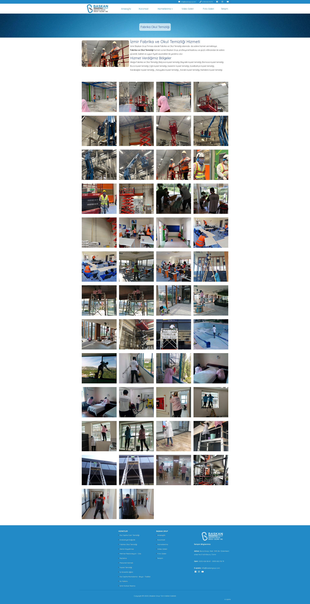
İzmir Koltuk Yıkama (127, 586)
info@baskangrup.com (188, 2)
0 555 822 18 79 (207, 2)
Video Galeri (188, 8)
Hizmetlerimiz (164, 8)
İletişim (224, 8)
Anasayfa (126, 8)
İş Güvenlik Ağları (126, 572)
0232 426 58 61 (205, 561)
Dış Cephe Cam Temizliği (129, 535)
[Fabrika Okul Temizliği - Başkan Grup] (97, 8)
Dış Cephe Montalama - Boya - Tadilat (135, 577)
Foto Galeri (208, 8)
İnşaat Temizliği (126, 567)
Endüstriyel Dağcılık (127, 540)
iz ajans (228, 599)
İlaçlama (123, 558)
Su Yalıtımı (124, 581)
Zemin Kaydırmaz (127, 549)
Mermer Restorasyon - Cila (130, 554)
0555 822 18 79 (218, 561)
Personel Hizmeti (126, 563)
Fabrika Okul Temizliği (128, 544)
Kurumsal (143, 8)
